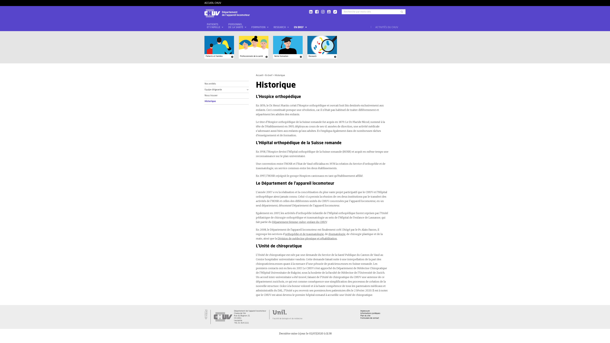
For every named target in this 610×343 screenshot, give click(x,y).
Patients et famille (214, 26)
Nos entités (210, 84)
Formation (258, 27)
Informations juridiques (370, 313)
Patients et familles (214, 56)
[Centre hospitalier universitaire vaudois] (223, 317)
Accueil (259, 75)
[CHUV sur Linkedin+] (310, 12)
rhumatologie (337, 234)
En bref (299, 27)
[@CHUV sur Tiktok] (334, 12)
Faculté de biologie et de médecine (287, 318)
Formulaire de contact (369, 318)
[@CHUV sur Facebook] (317, 12)
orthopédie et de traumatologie (304, 234)
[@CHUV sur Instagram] (323, 12)
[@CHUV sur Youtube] (329, 12)
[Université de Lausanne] (287, 312)
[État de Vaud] (205, 314)
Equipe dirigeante (213, 90)
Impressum (365, 311)
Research (280, 27)
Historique (210, 101)
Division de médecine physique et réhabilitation (307, 238)
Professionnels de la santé (251, 56)
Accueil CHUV (212, 3)
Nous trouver (211, 95)
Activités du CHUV (386, 27)
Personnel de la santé (236, 26)
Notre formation (281, 56)
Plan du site (365, 316)
